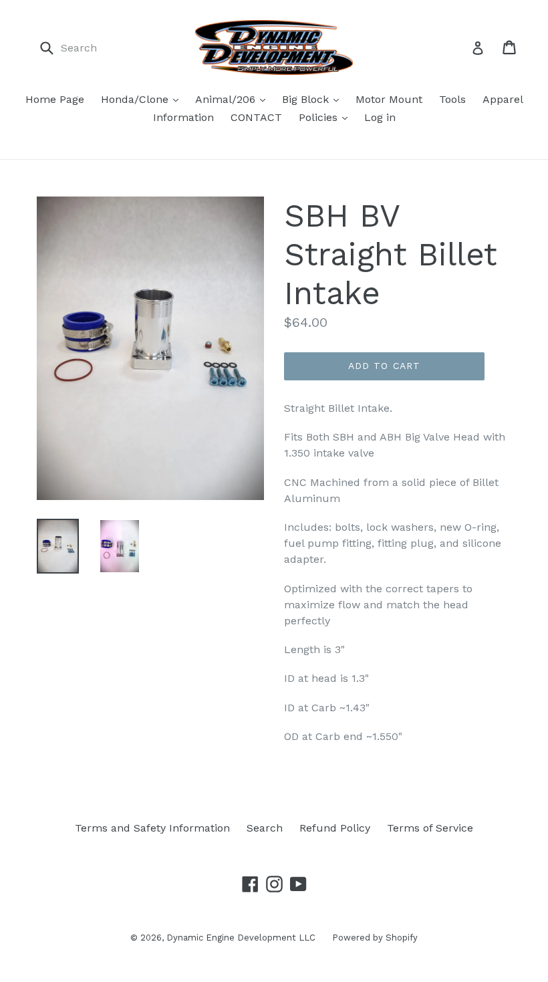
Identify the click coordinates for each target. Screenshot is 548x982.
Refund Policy (334, 828)
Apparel (503, 99)
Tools (452, 99)
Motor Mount (389, 99)
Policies (320, 117)
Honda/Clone (136, 99)
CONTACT (256, 117)
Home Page (54, 99)
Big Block (307, 99)
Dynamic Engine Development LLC (240, 938)
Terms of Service (430, 828)
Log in (380, 117)
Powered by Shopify (375, 938)
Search (265, 828)
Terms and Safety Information (152, 828)
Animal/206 (227, 99)
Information (183, 117)
